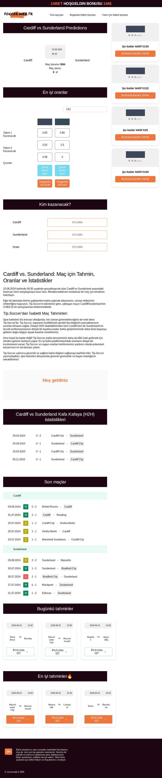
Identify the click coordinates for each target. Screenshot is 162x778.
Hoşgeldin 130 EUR (45, 183)
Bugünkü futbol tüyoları (83, 15)
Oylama (77, 222)
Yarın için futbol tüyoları (115, 15)
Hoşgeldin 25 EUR (62, 183)
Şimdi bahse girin (44, 170)
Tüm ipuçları (56, 15)
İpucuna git (19, 652)
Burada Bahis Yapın (135, 53)
